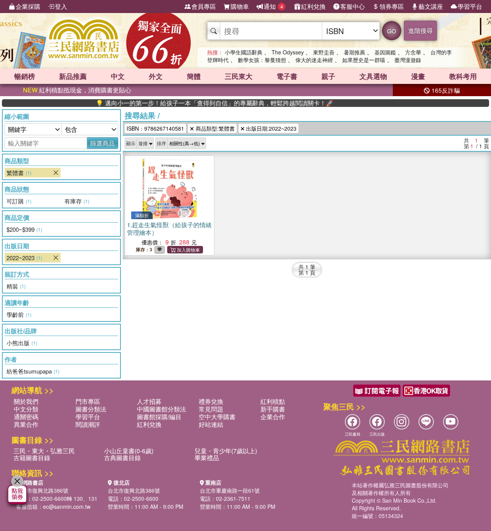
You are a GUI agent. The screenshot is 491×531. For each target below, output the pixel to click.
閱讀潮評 (88, 424)
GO (391, 31)
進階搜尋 (420, 30)
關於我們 (26, 401)
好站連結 (211, 424)
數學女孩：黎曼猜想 (262, 60)
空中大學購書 (217, 416)
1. (169, 228)
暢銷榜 (24, 76)
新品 (73, 76)
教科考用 (463, 76)
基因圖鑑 (385, 52)
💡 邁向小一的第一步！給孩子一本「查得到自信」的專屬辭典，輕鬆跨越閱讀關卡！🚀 (203, 103)
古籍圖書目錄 (31, 457)
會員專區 (203, 6)
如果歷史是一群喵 (363, 60)
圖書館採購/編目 (159, 416)
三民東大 (238, 76)
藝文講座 (431, 6)
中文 (118, 76)
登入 (61, 6)
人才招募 (149, 401)
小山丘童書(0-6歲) (128, 450)
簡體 (194, 76)
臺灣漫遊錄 (407, 60)
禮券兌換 (211, 401)
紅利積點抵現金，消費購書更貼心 (77, 89)
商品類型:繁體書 (214, 128)
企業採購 (28, 6)
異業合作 (26, 424)
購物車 (240, 6)
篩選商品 (102, 143)
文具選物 (373, 76)
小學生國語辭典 (243, 52)
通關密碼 (26, 416)
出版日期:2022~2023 (270, 128)
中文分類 (26, 409)
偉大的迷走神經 (314, 60)
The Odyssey (288, 52)
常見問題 (211, 409)
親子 (328, 76)
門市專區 (88, 401)
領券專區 (391, 6)
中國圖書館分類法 (161, 409)
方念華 (413, 52)
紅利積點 (272, 401)
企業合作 (272, 416)
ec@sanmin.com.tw (67, 506)
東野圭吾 (323, 52)
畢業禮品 (206, 457)
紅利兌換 (313, 6)
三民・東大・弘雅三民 (44, 450)
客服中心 (352, 6)
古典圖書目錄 (122, 457)
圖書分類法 (91, 409)
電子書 (287, 76)
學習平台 (470, 6)
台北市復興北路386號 (42, 490)
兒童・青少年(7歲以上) (225, 450)
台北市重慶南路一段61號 (230, 490)
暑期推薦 (354, 52)
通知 (273, 6)
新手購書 (272, 409)
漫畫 (418, 76)
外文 (156, 76)
